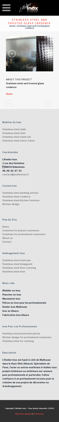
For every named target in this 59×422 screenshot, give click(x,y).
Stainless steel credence (16, 196)
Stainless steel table (14, 129)
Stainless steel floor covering (19, 267)
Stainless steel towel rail (16, 136)
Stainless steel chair (14, 133)
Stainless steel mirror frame (18, 140)
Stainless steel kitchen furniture (20, 200)
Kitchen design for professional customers (26, 337)
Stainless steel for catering (18, 341)
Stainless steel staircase (16, 260)
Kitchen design (10, 204)
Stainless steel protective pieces (21, 333)
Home (12, 25)
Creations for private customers (20, 230)
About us (7, 238)
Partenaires (38, 413)
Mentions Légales (23, 413)
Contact (6, 241)
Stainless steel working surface (20, 192)
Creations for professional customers (23, 234)
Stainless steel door (13, 271)
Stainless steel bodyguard (17, 264)
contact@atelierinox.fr (15, 174)
